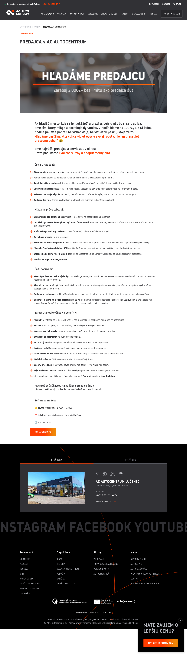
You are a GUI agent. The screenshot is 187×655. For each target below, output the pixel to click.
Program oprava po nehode (144, 573)
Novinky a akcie (77, 14)
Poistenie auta (101, 568)
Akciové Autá (26, 578)
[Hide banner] (180, 620)
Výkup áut (62, 14)
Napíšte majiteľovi (66, 583)
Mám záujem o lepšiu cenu (160, 643)
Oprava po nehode (109, 14)
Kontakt (154, 14)
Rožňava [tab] (130, 460)
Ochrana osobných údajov (144, 583)
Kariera (37, 27)
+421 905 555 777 (51, 4)
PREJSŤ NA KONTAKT (104, 501)
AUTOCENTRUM (25, 27)
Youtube (177, 4)
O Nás (59, 559)
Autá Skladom (47, 14)
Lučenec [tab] (56, 460)
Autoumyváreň (101, 573)
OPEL (22, 573)
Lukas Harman (111, 623)
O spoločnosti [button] (138, 14)
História (61, 563)
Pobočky (61, 573)
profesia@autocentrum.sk (86, 389)
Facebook (166, 4)
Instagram (154, 4)
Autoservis (93, 14)
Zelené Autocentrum (68, 568)
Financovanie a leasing (106, 563)
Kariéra (61, 578)
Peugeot (24, 563)
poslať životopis (43, 431)
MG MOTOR (25, 559)
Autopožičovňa (138, 568)
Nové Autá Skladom (30, 583)
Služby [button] (124, 14)
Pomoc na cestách (171, 14)
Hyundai (24, 568)
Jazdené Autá (27, 593)
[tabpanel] (93, 488)
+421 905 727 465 (106, 495)
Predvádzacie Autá (29, 588)
